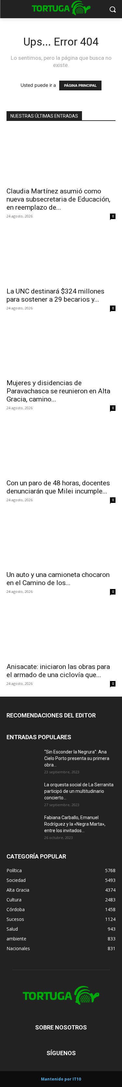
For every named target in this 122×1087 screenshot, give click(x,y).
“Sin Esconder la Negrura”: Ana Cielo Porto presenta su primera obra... (76, 758)
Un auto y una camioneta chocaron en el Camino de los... (58, 579)
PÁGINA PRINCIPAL (80, 85)
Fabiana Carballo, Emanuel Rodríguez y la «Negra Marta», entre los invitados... (74, 824)
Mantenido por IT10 (61, 1079)
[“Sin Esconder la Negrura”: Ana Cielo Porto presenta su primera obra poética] (23, 760)
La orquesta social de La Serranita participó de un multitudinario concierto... (79, 791)
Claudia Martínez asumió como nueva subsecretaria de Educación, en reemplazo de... (58, 199)
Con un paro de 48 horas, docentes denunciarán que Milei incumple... (58, 487)
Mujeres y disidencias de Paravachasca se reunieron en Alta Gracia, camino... (58, 391)
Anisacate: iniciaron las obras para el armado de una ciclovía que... (58, 671)
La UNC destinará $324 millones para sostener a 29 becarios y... (55, 295)
